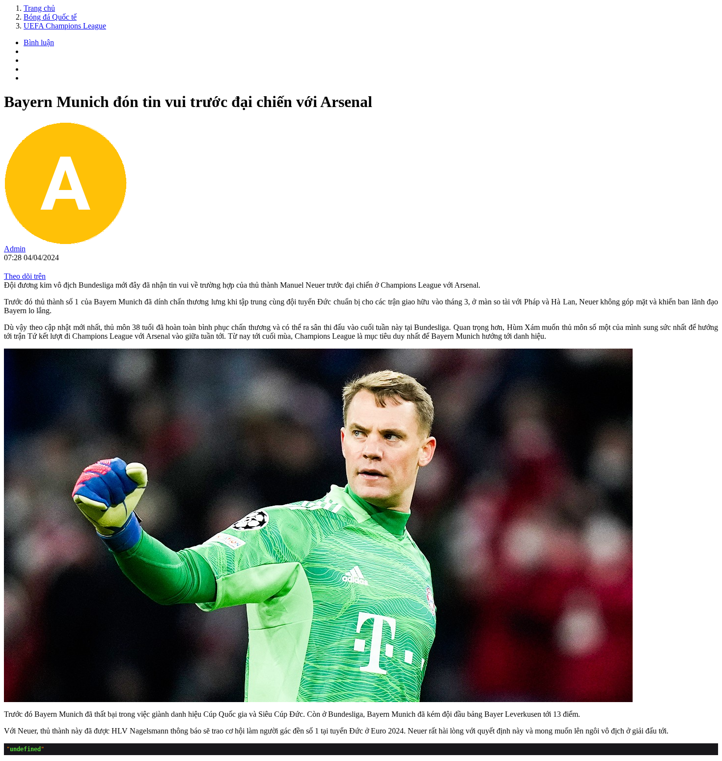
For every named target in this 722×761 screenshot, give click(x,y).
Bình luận (39, 42)
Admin (15, 249)
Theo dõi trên (25, 276)
